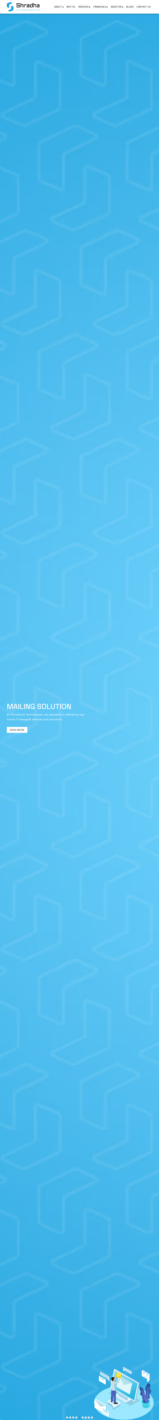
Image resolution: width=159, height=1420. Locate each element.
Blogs (130, 6)
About (58, 6)
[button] (67, 1417)
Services (83, 6)
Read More (21, 734)
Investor (116, 6)
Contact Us (143, 6)
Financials (99, 6)
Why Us (71, 6)
